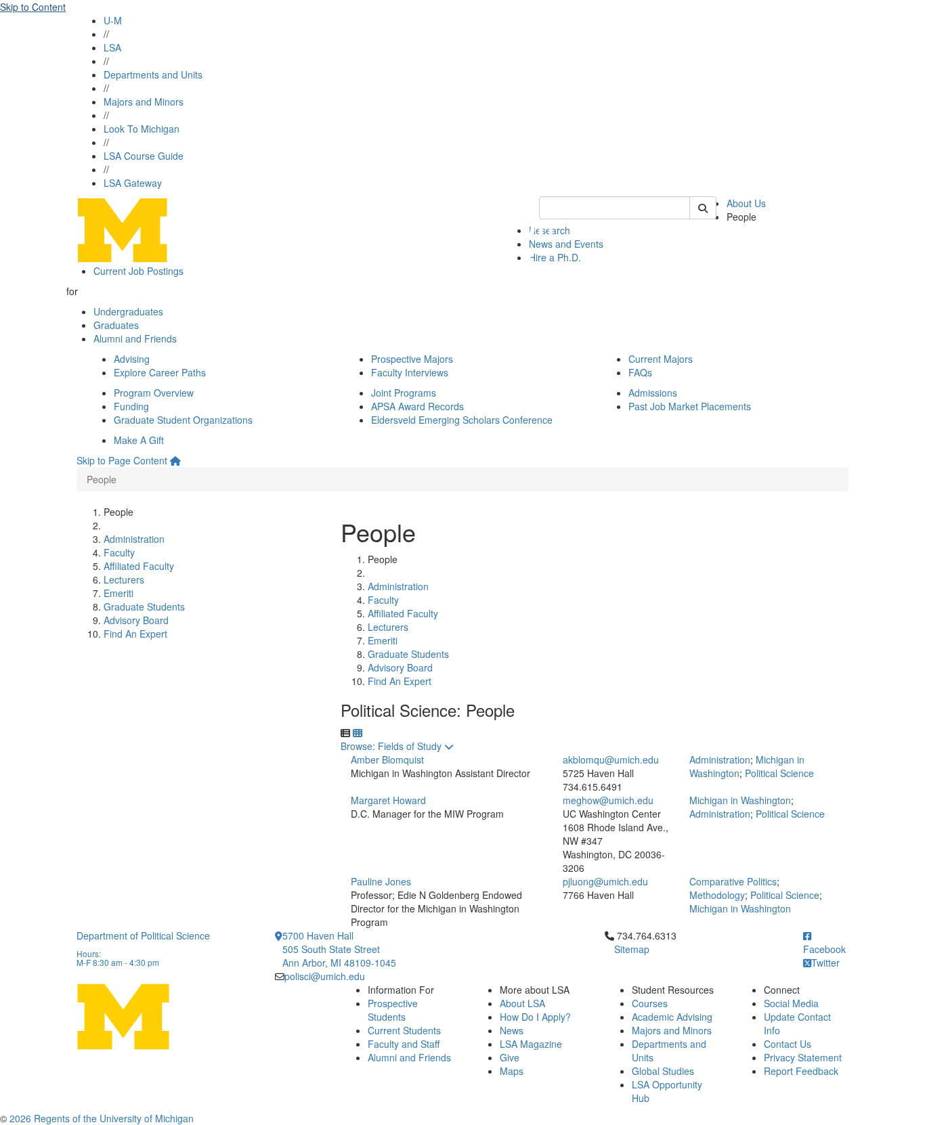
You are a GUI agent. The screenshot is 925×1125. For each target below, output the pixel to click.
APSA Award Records (417, 406)
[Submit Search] (702, 207)
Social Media (791, 1003)
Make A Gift (139, 440)
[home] (175, 460)
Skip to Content (33, 7)
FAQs (640, 372)
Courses (650, 1003)
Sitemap (631, 949)
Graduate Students (144, 606)
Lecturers (124, 579)
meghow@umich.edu (608, 800)
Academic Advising (672, 1016)
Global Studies (663, 1071)
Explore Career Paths (160, 372)
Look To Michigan (141, 128)
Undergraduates (128, 311)
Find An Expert (135, 633)
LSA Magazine (531, 1044)
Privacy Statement (803, 1057)
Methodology (717, 895)
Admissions (652, 392)
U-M (113, 20)
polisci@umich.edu (324, 976)
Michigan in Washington (740, 800)
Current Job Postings (138, 271)
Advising (132, 359)
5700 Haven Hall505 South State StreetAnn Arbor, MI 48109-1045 (339, 949)
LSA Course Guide (144, 155)
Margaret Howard (388, 800)
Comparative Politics (733, 881)
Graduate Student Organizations (183, 419)
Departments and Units (153, 74)
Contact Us (787, 1044)
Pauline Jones (381, 881)
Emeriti (118, 593)
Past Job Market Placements (689, 406)
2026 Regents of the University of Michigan (101, 1118)
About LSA (522, 1003)
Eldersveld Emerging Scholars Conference (462, 419)
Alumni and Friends (135, 338)
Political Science (779, 773)
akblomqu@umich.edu (611, 759)
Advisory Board (136, 620)
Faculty (119, 552)
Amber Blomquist (387, 759)
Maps (511, 1071)
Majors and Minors (144, 101)
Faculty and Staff (403, 1044)
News (511, 1030)
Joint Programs (403, 392)
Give (509, 1057)
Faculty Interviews (409, 372)
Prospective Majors (412, 359)
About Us (746, 203)
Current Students (404, 1030)
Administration (134, 539)
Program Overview (154, 392)
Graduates (116, 325)
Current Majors (660, 359)
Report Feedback (801, 1071)
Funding (131, 406)
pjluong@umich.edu (605, 881)
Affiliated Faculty (139, 566)
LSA (112, 47)
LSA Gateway (133, 183)
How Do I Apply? (535, 1016)
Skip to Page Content (122, 460)
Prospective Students (393, 1009)
